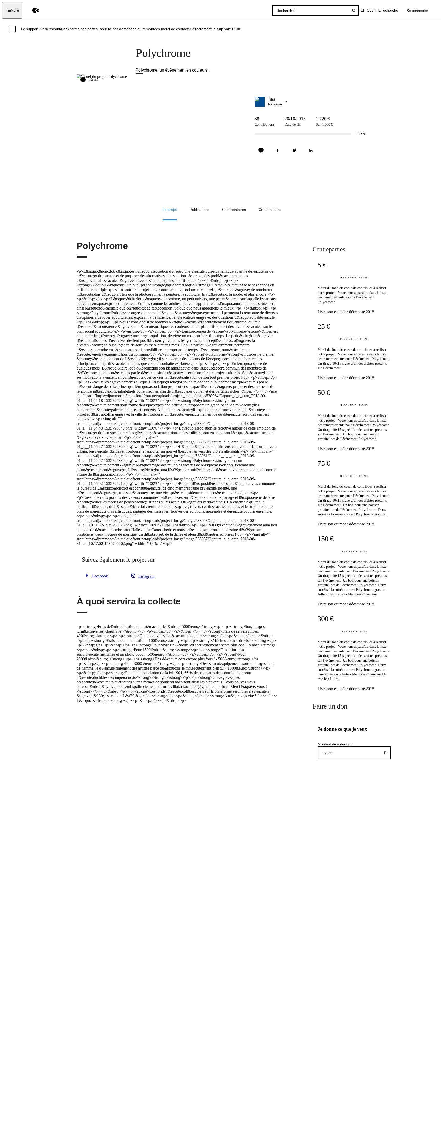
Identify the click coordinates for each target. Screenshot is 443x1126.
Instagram (146, 576)
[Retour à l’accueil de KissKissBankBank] (32, 10)
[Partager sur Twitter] (294, 150)
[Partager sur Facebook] (277, 150)
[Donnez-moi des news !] (261, 150)
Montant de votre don (335, 744)
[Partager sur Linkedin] (311, 150)
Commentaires (234, 209)
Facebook (100, 576)
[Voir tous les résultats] (354, 10)
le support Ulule (227, 29)
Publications (199, 209)
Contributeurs (270, 209)
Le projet (170, 209)
